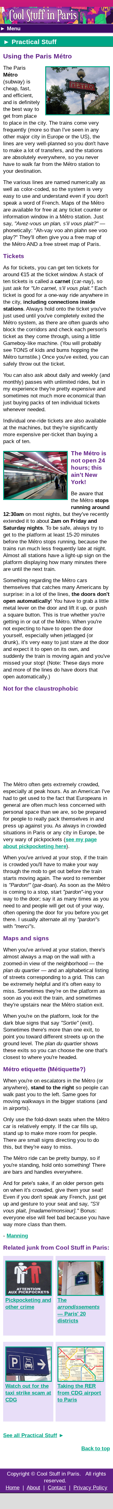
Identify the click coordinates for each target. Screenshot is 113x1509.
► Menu (10, 29)
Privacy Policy (90, 1488)
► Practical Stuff (29, 41)
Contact (57, 1488)
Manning (17, 1236)
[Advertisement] (56, 1501)
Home (12, 1488)
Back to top (95, 1449)
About (33, 1488)
